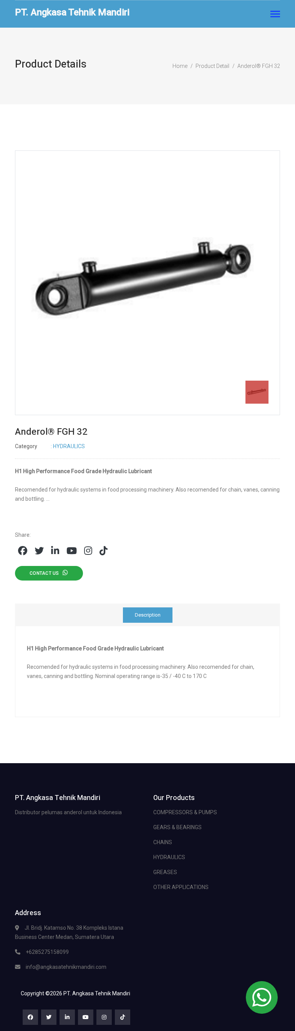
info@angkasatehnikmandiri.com (66, 967)
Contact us (46, 573)
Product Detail (212, 66)
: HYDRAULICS (50, 446)
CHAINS (162, 842)
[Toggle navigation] (275, 15)
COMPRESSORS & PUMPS (185, 812)
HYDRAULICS (169, 857)
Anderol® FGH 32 (258, 66)
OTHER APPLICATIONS (181, 887)
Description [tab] (148, 615)
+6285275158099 (47, 952)
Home (179, 66)
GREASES (165, 872)
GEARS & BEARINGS (177, 827)
